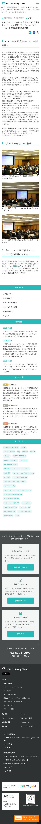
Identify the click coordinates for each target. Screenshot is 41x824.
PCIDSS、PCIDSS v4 (19, 456)
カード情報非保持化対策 (20, 477)
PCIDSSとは (23, 460)
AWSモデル (7, 691)
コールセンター (26, 503)
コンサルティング (9, 705)
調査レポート (9, 294)
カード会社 (6, 477)
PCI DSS (25, 452)
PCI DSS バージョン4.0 (10, 464)
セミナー (8, 316)
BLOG (23, 714)
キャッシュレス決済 (9, 486)
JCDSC (4, 135)
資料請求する (20, 600)
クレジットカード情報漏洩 (11, 498)
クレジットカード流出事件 (11, 503)
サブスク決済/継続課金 (10, 507)
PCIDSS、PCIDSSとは (10, 460)
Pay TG (5, 747)
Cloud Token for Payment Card (13, 763)
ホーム (2, 7)
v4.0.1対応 (8, 298)
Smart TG (6, 744)
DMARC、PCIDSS (9, 452)
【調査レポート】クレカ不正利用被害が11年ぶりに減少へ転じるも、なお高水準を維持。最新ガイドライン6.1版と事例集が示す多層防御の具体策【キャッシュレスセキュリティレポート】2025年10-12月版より (20, 413)
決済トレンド (9, 311)
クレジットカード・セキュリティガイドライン (17, 490)
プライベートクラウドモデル (12, 687)
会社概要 (4, 726)
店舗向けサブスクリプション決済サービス (17, 698)
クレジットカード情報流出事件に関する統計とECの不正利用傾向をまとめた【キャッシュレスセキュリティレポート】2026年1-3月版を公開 (20, 333)
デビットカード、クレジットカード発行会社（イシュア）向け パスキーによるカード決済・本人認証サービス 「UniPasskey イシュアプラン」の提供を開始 (20, 367)
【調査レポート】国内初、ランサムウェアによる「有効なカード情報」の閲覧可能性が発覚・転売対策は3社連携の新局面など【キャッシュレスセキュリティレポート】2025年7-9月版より (20, 430)
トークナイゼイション (10, 694)
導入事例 (4, 714)
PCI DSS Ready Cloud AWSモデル (14, 760)
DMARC (23, 447)
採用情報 (4, 722)
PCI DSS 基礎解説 (11, 302)
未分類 (22, 7)
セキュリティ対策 (11, 307)
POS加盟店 (6, 473)
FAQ (18, 452)
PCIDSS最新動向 (12, 7)
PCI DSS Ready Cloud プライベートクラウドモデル (20, 756)
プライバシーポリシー (28, 726)
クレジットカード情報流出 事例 (12, 494)
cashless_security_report (10, 447)
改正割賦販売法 (8, 515)
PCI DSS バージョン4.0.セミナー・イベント (16, 469)
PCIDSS (32, 452)
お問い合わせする (21, 567)
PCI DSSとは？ (26, 722)
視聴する (20, 634)
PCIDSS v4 (6, 456)
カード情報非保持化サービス (12, 701)
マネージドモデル (9, 709)
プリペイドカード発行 (24, 511)
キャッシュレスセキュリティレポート (14, 481)
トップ (4, 679)
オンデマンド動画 (26, 718)
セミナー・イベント (9, 511)
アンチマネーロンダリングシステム (23, 473)
